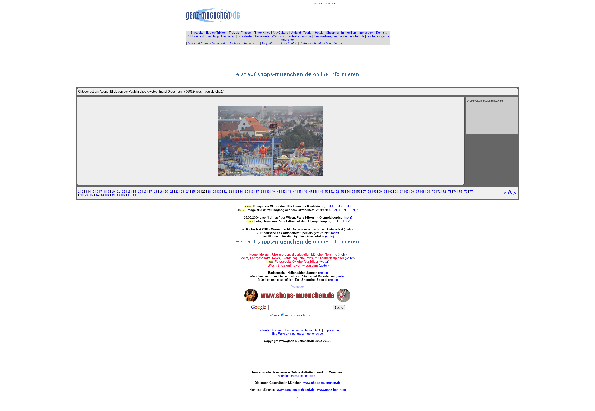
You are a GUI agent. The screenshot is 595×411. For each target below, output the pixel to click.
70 (433, 191)
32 (230, 191)
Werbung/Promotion (324, 3)
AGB (318, 330)
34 (241, 191)
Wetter (337, 43)
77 (471, 191)
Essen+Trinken (216, 32)
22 (177, 191)
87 (129, 194)
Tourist (307, 32)
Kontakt (381, 32)
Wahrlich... (279, 36)
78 (81, 194)
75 (460, 191)
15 (139, 191)
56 (358, 191)
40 (273, 191)
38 (262, 191)
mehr (347, 217)
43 (289, 191)
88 (134, 194)
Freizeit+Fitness (240, 32)
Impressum (366, 32)
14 (134, 191)
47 (310, 191)
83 (107, 194)
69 (428, 191)
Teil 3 (347, 206)
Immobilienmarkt (215, 43)
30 (219, 191)
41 (278, 191)
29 (214, 191)
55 (353, 191)
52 (337, 191)
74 (455, 191)
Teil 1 (329, 206)
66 (412, 191)
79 (86, 194)
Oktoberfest (196, 36)
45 (300, 191)
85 (118, 194)
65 (407, 191)
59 (375, 191)
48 (316, 191)
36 (252, 191)
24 (187, 191)
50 (326, 191)
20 (166, 191)
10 (113, 191)
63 (396, 191)
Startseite (196, 32)
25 (193, 191)
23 (182, 191)
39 (268, 191)
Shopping (332, 32)
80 (91, 194)
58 (369, 191)
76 (465, 191)
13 (129, 191)
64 (401, 191)
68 (423, 191)
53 (342, 191)
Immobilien (348, 32)
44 (294, 191)
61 (385, 191)
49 (321, 191)
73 (449, 191)
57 (364, 191)
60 (380, 191)
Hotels (319, 32)
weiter (350, 258)
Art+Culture (280, 32)
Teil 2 (338, 206)
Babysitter (267, 43)
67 (417, 191)
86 (124, 194)
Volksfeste (245, 36)
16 (145, 191)
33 (236, 191)
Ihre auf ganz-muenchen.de (339, 36)
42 (284, 191)
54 (348, 191)
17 (150, 191)
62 (391, 191)
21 (171, 191)
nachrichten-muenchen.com (296, 376)
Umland (296, 32)
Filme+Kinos (261, 32)
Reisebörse (251, 43)
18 (155, 191)
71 (439, 191)
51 (332, 191)
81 (97, 194)
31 (225, 191)
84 (113, 194)
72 (444, 191)
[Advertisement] (324, 15)
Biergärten (228, 36)
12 (123, 191)
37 (257, 191)
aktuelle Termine (300, 36)
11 (118, 191)
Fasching (212, 36)
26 (198, 191)
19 (161, 191)
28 (209, 191)
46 (305, 191)
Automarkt (195, 43)
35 (246, 191)
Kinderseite (261, 36)
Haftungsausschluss (298, 330)
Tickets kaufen (287, 43)
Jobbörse (235, 43)
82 (102, 194)
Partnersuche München (315, 43)
